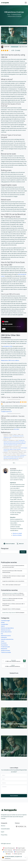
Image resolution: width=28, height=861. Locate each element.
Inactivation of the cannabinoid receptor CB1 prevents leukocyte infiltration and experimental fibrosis (15, 457)
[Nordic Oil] (21, 826)
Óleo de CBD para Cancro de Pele (12, 724)
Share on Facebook (10, 543)
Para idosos (4, 643)
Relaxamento (4, 648)
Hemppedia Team (6, 603)
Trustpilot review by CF (6, 411)
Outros (2, 641)
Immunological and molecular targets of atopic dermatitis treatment (15, 449)
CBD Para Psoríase (8, 752)
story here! (16, 429)
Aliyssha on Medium (17, 535)
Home (8, 14)
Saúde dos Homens (5, 650)
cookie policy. (8, 858)
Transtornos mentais (6, 652)
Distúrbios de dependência (7, 628)
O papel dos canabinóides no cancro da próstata (13, 581)
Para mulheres (4, 645)
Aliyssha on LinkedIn (17, 533)
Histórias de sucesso (6, 635)
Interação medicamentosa (7, 639)
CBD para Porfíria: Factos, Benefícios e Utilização (13, 694)
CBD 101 (3, 626)
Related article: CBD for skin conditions (10, 360)
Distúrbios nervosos (6, 630)
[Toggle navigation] (25, 3)
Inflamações (4, 637)
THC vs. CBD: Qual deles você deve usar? (11, 584)
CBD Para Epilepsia (16, 609)
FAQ (2, 633)
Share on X (21, 543)
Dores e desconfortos (6, 632)
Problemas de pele (16, 14)
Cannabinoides (4, 624)
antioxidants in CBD (7, 346)
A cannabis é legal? (5, 620)
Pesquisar (5, 548)
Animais (3, 622)
